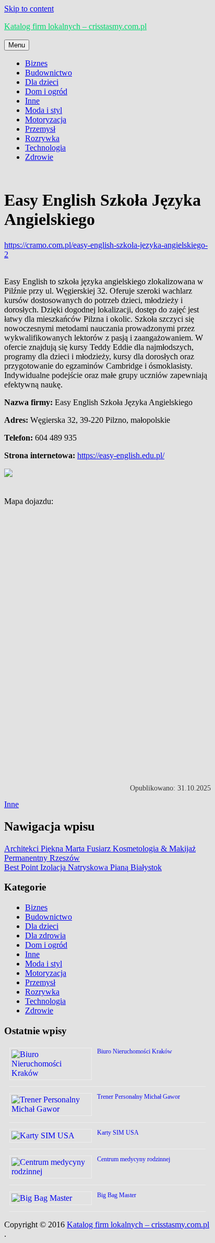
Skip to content (29, 8)
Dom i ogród (46, 91)
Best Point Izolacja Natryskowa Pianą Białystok (83, 867)
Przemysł (40, 128)
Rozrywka (42, 138)
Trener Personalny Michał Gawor (138, 1096)
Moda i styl (43, 110)
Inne (32, 100)
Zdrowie (39, 157)
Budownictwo (48, 72)
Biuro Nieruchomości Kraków (134, 1051)
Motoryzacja (45, 119)
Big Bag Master (116, 1195)
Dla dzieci (41, 82)
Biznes (36, 63)
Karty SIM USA (118, 1132)
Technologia (45, 147)
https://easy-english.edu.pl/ (120, 455)
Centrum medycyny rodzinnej (133, 1159)
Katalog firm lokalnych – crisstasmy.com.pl (75, 26)
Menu (16, 45)
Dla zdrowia (45, 935)
